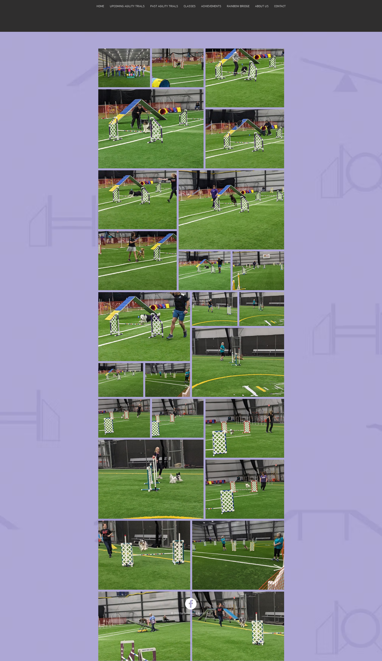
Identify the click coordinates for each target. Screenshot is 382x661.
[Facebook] (191, 604)
